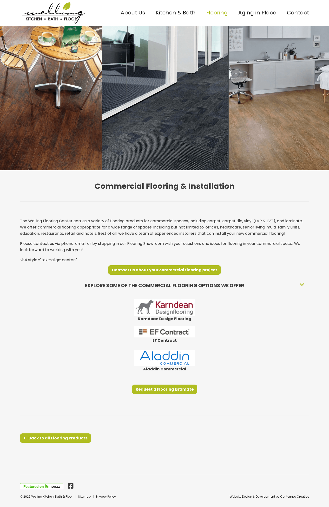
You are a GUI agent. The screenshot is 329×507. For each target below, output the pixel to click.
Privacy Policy (106, 496)
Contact (298, 12)
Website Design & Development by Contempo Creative (269, 496)
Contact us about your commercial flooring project (164, 270)
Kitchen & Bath (176, 12)
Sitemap (84, 496)
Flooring (217, 12)
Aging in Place (257, 12)
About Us (133, 12)
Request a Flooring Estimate (165, 389)
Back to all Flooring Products (57, 438)
